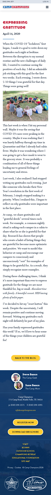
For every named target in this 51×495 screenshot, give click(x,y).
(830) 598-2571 (8, 1)
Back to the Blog (25, 358)
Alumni (25, 447)
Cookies (18, 467)
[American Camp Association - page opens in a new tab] (34, 483)
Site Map (25, 461)
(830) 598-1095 (35, 405)
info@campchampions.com (25, 410)
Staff (25, 444)
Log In (45, 1)
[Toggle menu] (47, 7)
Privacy (10, 467)
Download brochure (25, 432)
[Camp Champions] (16, 7)
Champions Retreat (25, 454)
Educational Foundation (25, 457)
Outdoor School (25, 450)
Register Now (25, 422)
